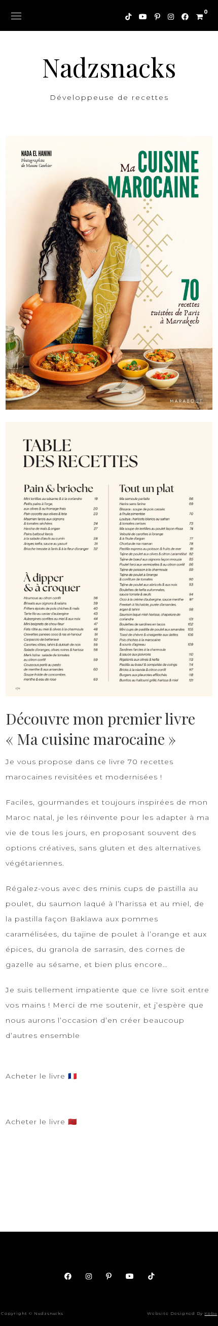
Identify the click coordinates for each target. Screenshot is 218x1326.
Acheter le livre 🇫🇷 (41, 1076)
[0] (196, 15)
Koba (210, 1313)
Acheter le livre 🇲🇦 (41, 1121)
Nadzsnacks (109, 67)
